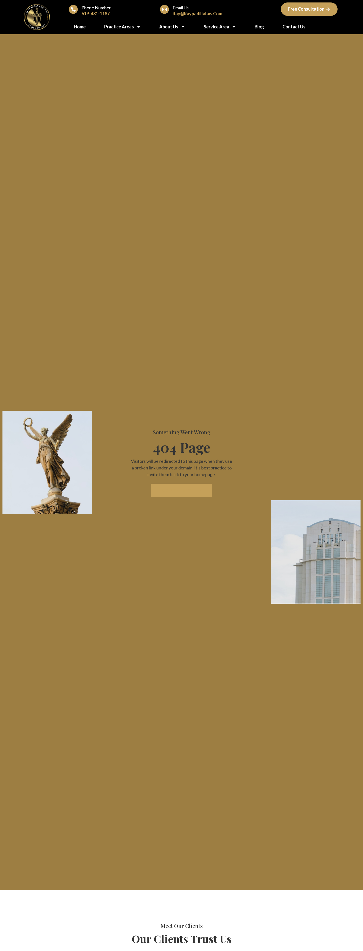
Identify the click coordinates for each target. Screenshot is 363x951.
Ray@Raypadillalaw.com (197, 13)
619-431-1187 (95, 13)
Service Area (216, 26)
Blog (259, 26)
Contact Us (293, 26)
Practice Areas (119, 26)
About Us (168, 26)
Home (80, 26)
